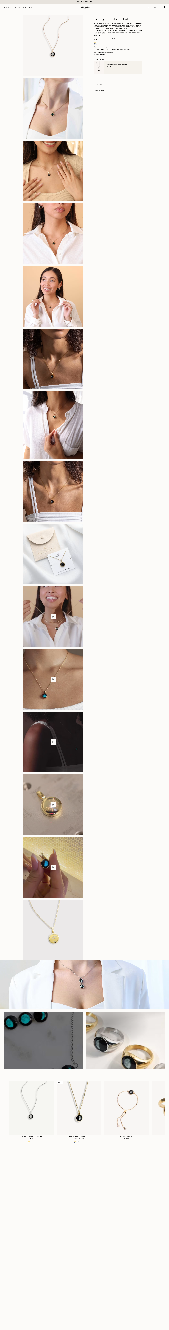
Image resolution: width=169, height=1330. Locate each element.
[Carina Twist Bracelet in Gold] (126, 1108)
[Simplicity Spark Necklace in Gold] (79, 1108)
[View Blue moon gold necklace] (53, 679)
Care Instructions (98, 78)
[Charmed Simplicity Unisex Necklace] (99, 67)
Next (162, 1108)
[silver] (78, 1142)
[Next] (164, 2)
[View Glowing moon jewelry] (53, 742)
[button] (5, 7)
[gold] (95, 42)
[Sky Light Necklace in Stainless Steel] (31, 1108)
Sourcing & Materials (99, 84)
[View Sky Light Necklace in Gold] (53, 616)
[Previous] (5, 2)
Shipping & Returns (99, 90)
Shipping (101, 39)
